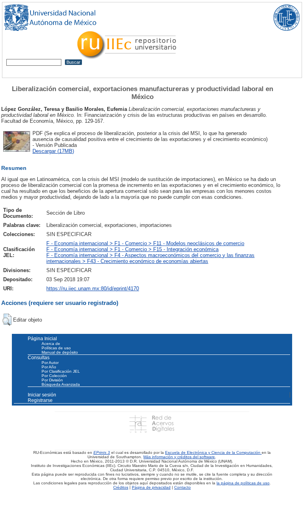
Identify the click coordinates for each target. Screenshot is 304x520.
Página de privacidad (151, 487)
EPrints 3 (101, 452)
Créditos (120, 487)
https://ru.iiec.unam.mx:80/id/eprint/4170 (92, 288)
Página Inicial (42, 338)
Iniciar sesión (42, 395)
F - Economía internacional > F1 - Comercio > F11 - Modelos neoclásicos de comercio (145, 243)
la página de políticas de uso (243, 483)
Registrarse (40, 400)
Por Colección (54, 375)
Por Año (49, 367)
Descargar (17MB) (53, 151)
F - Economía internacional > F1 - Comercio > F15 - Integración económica (132, 249)
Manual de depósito (60, 352)
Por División (52, 380)
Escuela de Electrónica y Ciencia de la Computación (213, 452)
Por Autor (50, 362)
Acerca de (51, 343)
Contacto (182, 487)
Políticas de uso (56, 348)
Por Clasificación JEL (61, 371)
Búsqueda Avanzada (61, 384)
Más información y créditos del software (179, 457)
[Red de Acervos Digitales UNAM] (151, 423)
